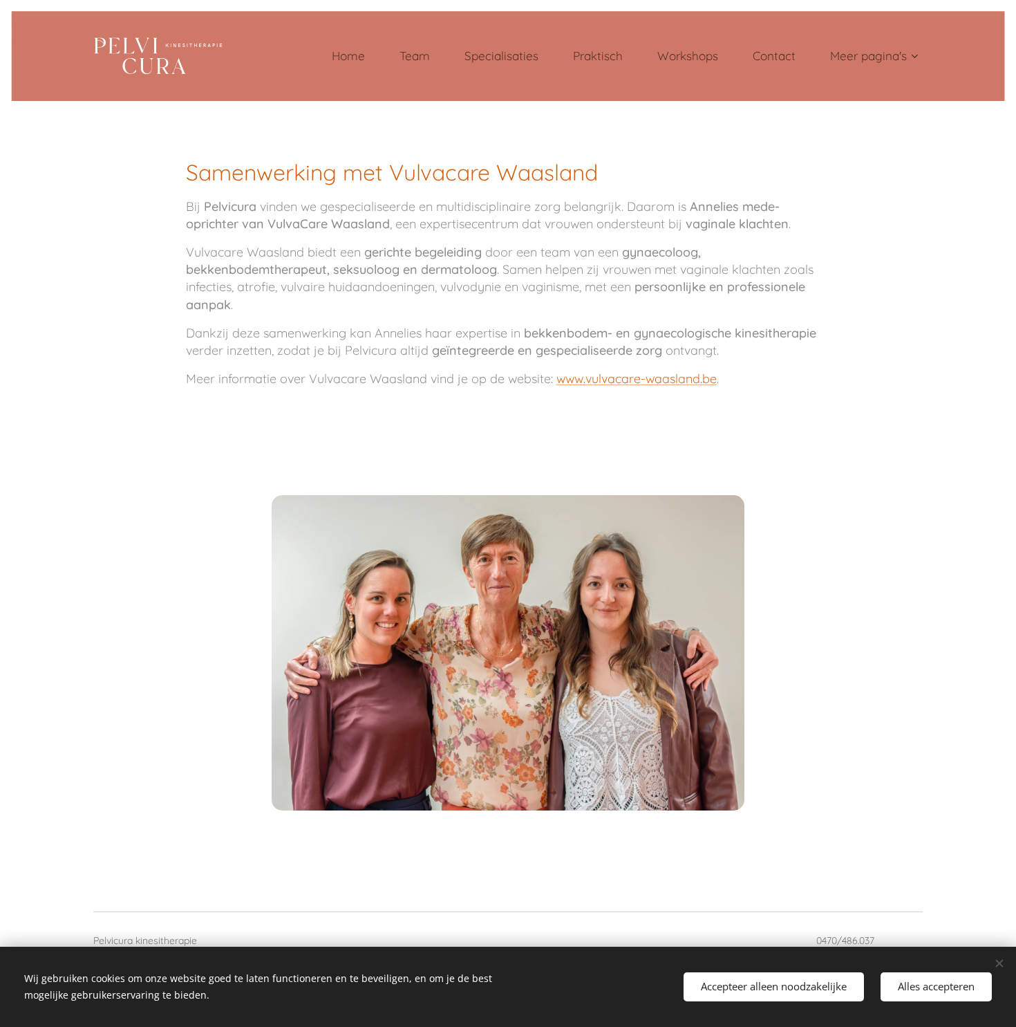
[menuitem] (355, 56)
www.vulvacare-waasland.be (636, 379)
